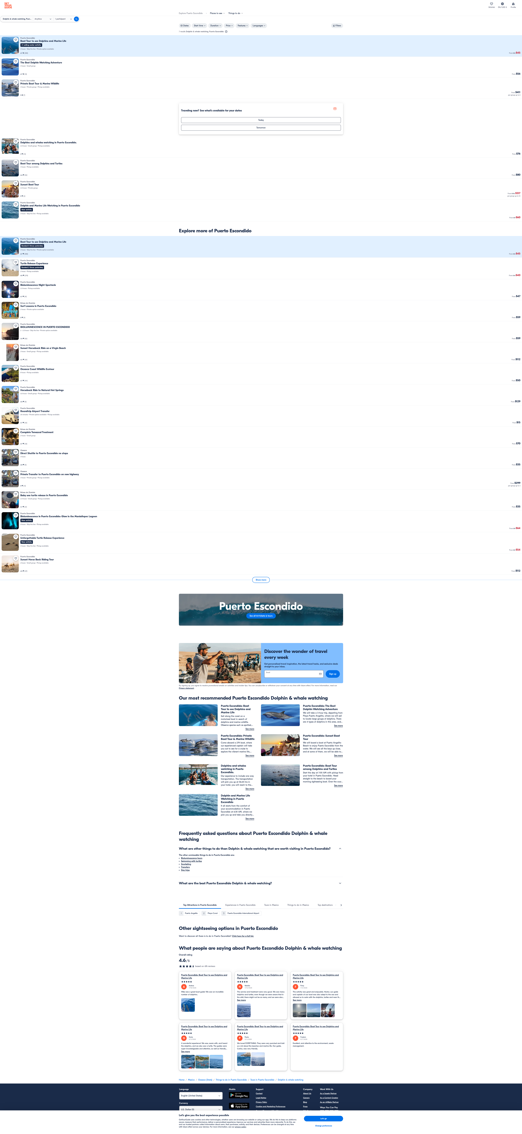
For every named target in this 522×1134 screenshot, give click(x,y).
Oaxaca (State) (205, 1080)
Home (181, 1080)
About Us (307, 1093)
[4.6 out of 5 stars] (187, 966)
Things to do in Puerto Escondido (231, 1080)
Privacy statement (186, 688)
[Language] (502, 4)
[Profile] (513, 4)
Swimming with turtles (191, 861)
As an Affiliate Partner (329, 1102)
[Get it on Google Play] (239, 1095)
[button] (261, 46)
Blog (305, 1102)
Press (305, 1106)
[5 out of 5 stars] (205, 982)
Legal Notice (261, 1098)
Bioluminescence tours (191, 858)
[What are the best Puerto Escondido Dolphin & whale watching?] (340, 883)
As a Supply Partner (328, 1093)
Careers (306, 1098)
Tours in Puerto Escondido (262, 1080)
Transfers (185, 867)
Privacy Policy (261, 1102)
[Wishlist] (491, 4)
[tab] (200, 905)
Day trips (185, 870)
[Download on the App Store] (239, 1106)
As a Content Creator (329, 1098)
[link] (261, 46)
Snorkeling (186, 864)
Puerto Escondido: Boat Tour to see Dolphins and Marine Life (204, 976)
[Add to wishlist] (15, 39)
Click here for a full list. (243, 936)
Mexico (191, 1080)
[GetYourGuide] (8, 5)
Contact (259, 1093)
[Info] (226, 31)
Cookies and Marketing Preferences (270, 1106)
